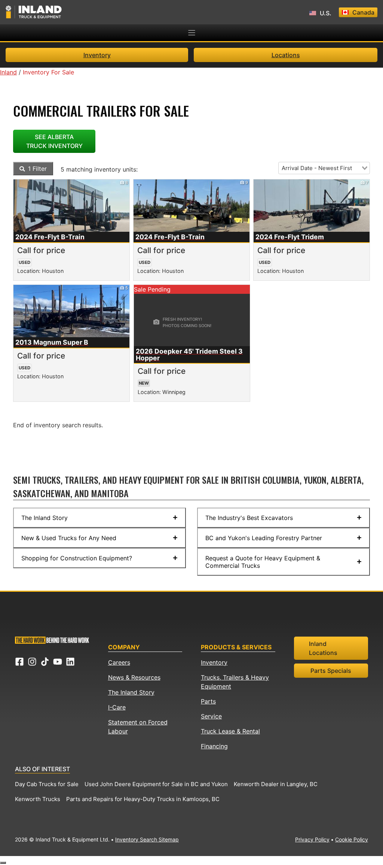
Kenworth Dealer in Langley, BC (276, 784)
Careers (119, 662)
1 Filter (36, 168)
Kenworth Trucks (37, 799)
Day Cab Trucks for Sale (47, 784)
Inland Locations (323, 648)
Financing (214, 746)
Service (211, 716)
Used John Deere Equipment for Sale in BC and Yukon (156, 784)
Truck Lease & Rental (230, 731)
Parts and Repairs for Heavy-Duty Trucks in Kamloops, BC (143, 799)
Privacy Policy (312, 839)
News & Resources (134, 677)
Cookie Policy (351, 839)
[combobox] (324, 168)
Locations (286, 55)
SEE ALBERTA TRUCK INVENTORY (54, 141)
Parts (208, 701)
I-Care (117, 707)
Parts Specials (330, 670)
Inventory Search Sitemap (147, 839)
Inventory (97, 55)
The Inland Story (131, 692)
